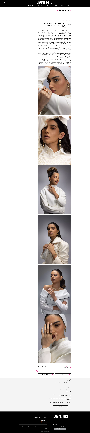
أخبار (47, 5)
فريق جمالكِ (35, 426)
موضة (68, 5)
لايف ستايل (40, 5)
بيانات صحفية (62, 20)
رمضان (22, 5)
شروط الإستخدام (28, 426)
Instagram (52, 423)
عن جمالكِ (40, 426)
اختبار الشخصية (31, 5)
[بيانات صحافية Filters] (37, 371)
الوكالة (63, 374)
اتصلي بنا (46, 426)
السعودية (55, 5)
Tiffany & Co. (66, 367)
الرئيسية (69, 20)
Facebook (63, 423)
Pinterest (57, 423)
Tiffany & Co (63, 366)
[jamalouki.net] (45, 3)
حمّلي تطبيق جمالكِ (60, 426)
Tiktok (56, 424)
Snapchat (68, 423)
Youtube (52, 424)
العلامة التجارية (46, 374)
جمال (62, 5)
